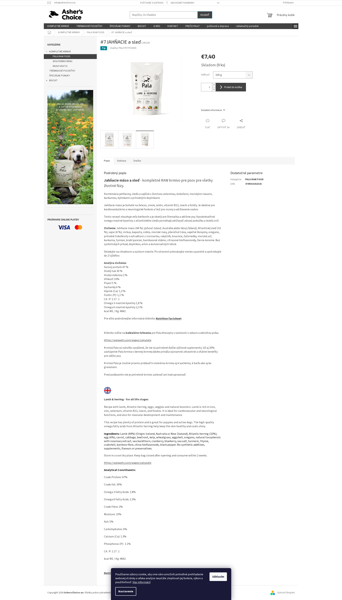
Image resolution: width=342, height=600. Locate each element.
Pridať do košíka (233, 87)
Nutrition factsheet (169, 319)
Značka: (123, 48)
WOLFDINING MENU (62, 61)
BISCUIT (53, 80)
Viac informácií (141, 582)
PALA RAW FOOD (61, 56)
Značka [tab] (137, 161)
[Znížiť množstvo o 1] (214, 89)
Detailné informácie (211, 110)
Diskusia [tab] (121, 161)
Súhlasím (218, 577)
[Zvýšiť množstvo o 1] (214, 85)
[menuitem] (58, 26)
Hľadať (204, 14)
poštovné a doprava (151, 2)
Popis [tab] (107, 161)
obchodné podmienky (182, 2)
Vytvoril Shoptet (286, 592)
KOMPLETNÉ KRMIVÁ (60, 51)
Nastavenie (125, 591)
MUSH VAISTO (60, 66)
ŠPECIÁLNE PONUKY (59, 75)
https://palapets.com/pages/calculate (127, 340)
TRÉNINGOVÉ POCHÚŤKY (62, 71)
